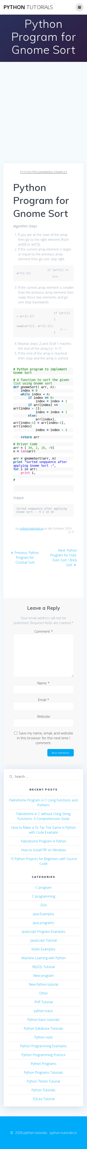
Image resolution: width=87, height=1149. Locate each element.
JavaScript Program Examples (43, 931)
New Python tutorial (43, 984)
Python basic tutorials (43, 1019)
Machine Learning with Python (44, 958)
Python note (44, 1037)
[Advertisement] (43, 117)
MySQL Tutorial (43, 967)
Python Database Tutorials (43, 1028)
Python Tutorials (43, 1090)
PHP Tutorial (44, 1002)
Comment (43, 631)
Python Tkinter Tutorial (43, 1081)
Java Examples (43, 914)
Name (43, 683)
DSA (44, 905)
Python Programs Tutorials (43, 1072)
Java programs (43, 922)
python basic (43, 1011)
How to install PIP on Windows (43, 850)
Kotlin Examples (43, 949)
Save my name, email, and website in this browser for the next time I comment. (45, 738)
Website (43, 716)
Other (43, 993)
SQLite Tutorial (44, 1099)
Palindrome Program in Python (43, 841)
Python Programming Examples (43, 172)
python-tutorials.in (31, 528)
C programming (43, 896)
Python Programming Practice (43, 1055)
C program (43, 887)
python (28, 7)
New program (43, 975)
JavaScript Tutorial (43, 940)
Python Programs (43, 1063)
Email (43, 699)
